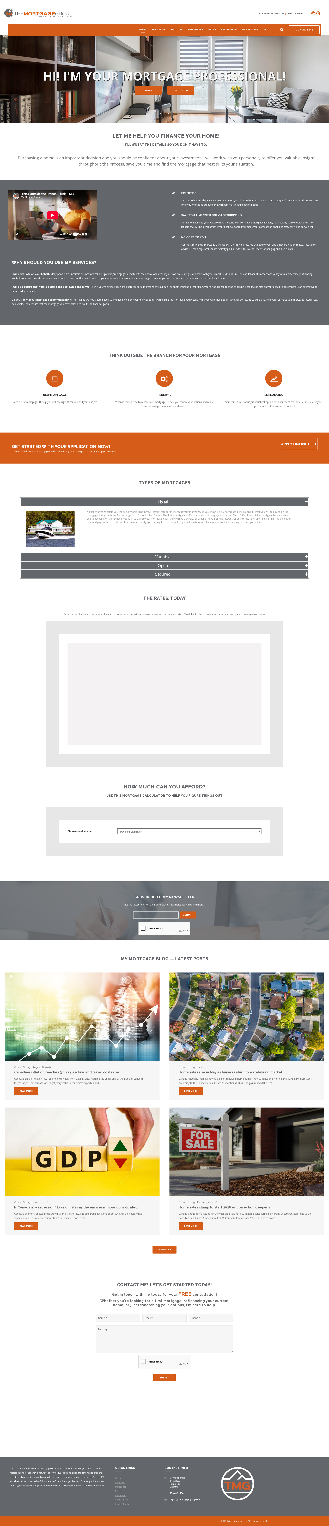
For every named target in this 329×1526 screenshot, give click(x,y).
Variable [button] (162, 557)
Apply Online (121, 1499)
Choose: (80, 831)
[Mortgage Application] (318, 13)
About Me (176, 29)
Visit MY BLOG (295, 13)
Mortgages (195, 29)
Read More (26, 1090)
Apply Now (158, 29)
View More (164, 1249)
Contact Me (304, 29)
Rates (212, 29)
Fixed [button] (162, 502)
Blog (267, 29)
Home (142, 29)
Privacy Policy (122, 1503)
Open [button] (163, 565)
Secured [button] (162, 574)
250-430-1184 (277, 13)
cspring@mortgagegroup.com (185, 1499)
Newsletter (250, 29)
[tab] (164, 502)
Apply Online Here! (299, 444)
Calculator (229, 29)
